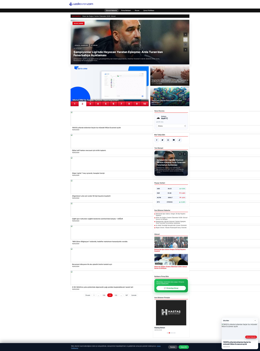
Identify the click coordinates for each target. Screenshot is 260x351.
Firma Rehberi (126, 10)
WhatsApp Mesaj (171, 288)
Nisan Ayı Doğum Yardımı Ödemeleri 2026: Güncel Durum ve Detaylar (105, 16)
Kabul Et (184, 347)
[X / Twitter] (162, 140)
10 (144, 103)
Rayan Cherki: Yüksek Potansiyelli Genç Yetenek (171, 227)
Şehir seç (160, 122)
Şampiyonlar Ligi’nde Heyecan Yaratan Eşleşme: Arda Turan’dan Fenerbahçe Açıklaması (171, 222)
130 (104, 295)
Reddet (172, 347)
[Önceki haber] (180, 154)
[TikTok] (179, 140)
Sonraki (133, 295)
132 (116, 295)
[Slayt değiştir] (167, 332)
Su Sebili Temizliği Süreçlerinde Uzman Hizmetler (171, 225)
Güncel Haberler (111, 10)
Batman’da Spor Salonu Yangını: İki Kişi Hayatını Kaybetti (170, 214)
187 (126, 295)
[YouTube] (173, 140)
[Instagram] (168, 140)
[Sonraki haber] (184, 154)
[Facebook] (156, 140)
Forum (137, 10)
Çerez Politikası (148, 10)
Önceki (87, 295)
